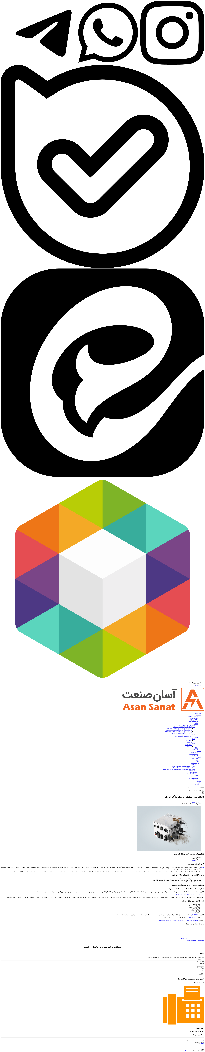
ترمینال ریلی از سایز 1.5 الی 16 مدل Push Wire (179, 728)
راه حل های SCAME (192, 773)
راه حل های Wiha (193, 772)
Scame (196, 737)
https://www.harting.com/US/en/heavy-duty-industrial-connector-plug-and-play (179, 920)
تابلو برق (196, 775)
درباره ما (199, 782)
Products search (200, 790)
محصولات (198, 715)
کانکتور (202, 867)
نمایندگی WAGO (193, 917)
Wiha (196, 748)
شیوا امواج (195, 749)
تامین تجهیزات (194, 752)
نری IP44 (189, 742)
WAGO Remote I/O (190, 770)
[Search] (203, 792)
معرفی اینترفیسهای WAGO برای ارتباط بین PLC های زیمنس (179, 769)
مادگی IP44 (188, 740)
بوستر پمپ (195, 722)
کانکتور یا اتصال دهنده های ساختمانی (182, 733)
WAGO (196, 724)
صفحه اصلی (198, 713)
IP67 (193, 743)
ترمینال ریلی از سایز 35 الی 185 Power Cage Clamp (178, 731)
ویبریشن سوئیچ (194, 718)
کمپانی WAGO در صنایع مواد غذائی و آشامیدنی (182, 767)
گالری (199, 757)
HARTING (195, 914)
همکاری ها (195, 755)
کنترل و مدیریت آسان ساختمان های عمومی (183, 766)
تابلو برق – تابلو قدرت (192, 716)
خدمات (199, 751)
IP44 (193, 739)
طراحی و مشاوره (193, 754)
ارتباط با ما (198, 784)
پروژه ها (199, 761)
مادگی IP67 (188, 745)
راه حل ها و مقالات (196, 763)
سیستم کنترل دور (193, 721)
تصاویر (196, 760)
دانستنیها (199, 781)
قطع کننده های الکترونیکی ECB (183, 736)
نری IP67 (189, 746)
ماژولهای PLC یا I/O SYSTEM (187, 725)
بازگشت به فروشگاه (186, 1050)
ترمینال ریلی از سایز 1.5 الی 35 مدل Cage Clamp (179, 730)
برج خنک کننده (194, 719)
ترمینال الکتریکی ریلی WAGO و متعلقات (184, 727)
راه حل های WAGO (193, 764)
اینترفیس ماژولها (190, 734)
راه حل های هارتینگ (193, 779)
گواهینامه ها (195, 758)
